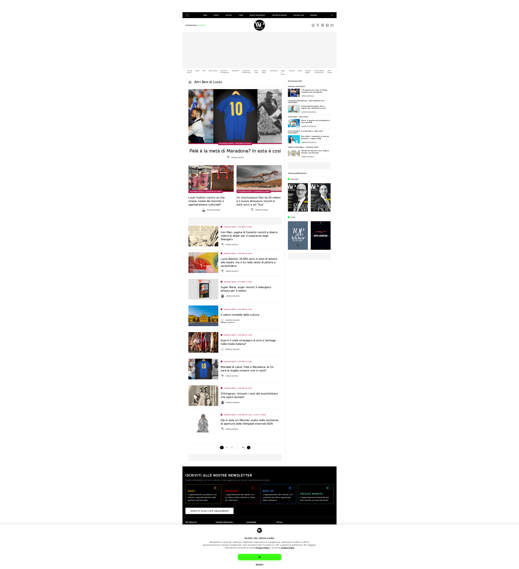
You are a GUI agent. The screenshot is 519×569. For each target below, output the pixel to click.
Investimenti (274, 70)
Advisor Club (299, 15)
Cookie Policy (288, 547)
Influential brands (279, 15)
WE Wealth (259, 25)
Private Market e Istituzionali (319, 71)
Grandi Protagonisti (257, 15)
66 (243, 447)
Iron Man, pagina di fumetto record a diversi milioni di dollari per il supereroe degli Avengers (249, 235)
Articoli (229, 15)
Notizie (299, 70)
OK (259, 557)
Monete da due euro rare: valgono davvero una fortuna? (315, 152)
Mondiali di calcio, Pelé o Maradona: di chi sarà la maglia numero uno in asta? (247, 368)
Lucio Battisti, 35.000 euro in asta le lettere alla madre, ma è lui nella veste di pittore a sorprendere (249, 262)
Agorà (197, 70)
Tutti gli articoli (189, 71)
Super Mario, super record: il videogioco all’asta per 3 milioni (246, 288)
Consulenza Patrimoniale (246, 71)
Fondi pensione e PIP (316, 101)
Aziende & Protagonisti (224, 71)
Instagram (322, 25)
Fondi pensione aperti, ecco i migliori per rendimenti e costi (313, 107)
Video (241, 15)
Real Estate (330, 71)
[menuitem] (191, 25)
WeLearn (313, 15)
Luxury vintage (259, 415)
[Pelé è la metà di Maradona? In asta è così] (235, 116)
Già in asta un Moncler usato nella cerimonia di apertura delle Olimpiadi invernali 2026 (249, 421)
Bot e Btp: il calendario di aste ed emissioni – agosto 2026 (315, 137)
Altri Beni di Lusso (243, 143)
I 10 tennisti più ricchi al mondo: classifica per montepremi (314, 91)
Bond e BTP (319, 131)
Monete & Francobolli (296, 147)
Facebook (313, 25)
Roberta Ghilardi (233, 320)
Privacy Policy (262, 547)
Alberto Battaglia (308, 112)
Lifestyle (292, 70)
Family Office (264, 71)
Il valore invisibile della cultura (240, 314)
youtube (332, 25)
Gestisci (259, 564)
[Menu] (187, 15)
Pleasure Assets (308, 71)
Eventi (216, 15)
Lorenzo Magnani (232, 296)
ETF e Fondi (256, 71)
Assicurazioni (213, 70)
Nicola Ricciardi (213, 209)
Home (205, 15)
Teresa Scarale (237, 157)
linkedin (327, 25)
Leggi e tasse (283, 72)
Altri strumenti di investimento (300, 131)
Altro (204, 70)
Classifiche (235, 70)
